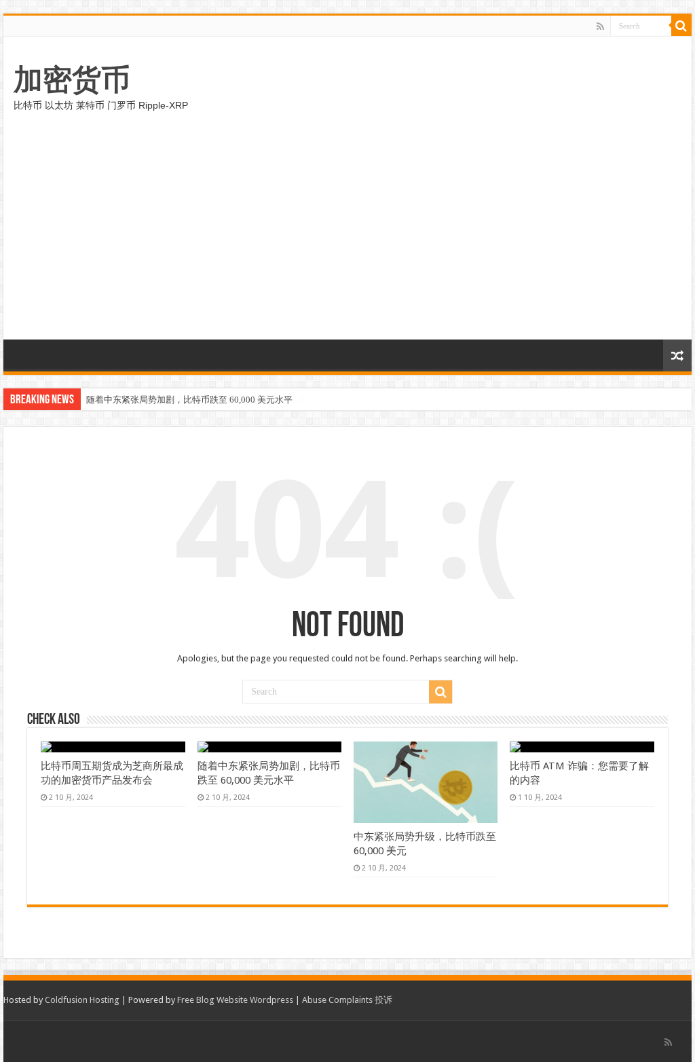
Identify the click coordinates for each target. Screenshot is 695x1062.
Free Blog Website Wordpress (235, 1000)
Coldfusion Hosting (82, 1000)
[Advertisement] (347, 238)
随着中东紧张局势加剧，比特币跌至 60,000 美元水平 (189, 400)
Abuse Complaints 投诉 (347, 1000)
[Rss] (600, 26)
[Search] (681, 26)
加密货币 (72, 79)
